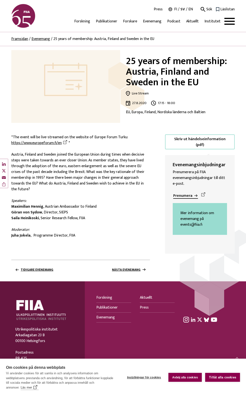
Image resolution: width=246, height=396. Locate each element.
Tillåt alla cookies (222, 377)
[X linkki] (199, 320)
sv (182, 9)
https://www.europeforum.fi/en (39, 143)
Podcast (173, 21)
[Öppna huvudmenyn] (229, 21)
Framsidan (19, 39)
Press (158, 9)
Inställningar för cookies (144, 377)
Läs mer (26, 387)
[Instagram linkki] (186, 320)
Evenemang (152, 21)
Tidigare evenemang (37, 270)
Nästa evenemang (126, 270)
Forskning (82, 21)
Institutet (212, 21)
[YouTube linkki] (214, 320)
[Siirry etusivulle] (34, 16)
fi (175, 9)
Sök (208, 9)
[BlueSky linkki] (206, 320)
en (190, 9)
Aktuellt (192, 21)
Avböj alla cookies (185, 377)
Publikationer (106, 21)
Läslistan (227, 9)
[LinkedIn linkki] (193, 320)
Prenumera (182, 195)
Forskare (130, 21)
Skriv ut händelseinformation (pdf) (200, 142)
